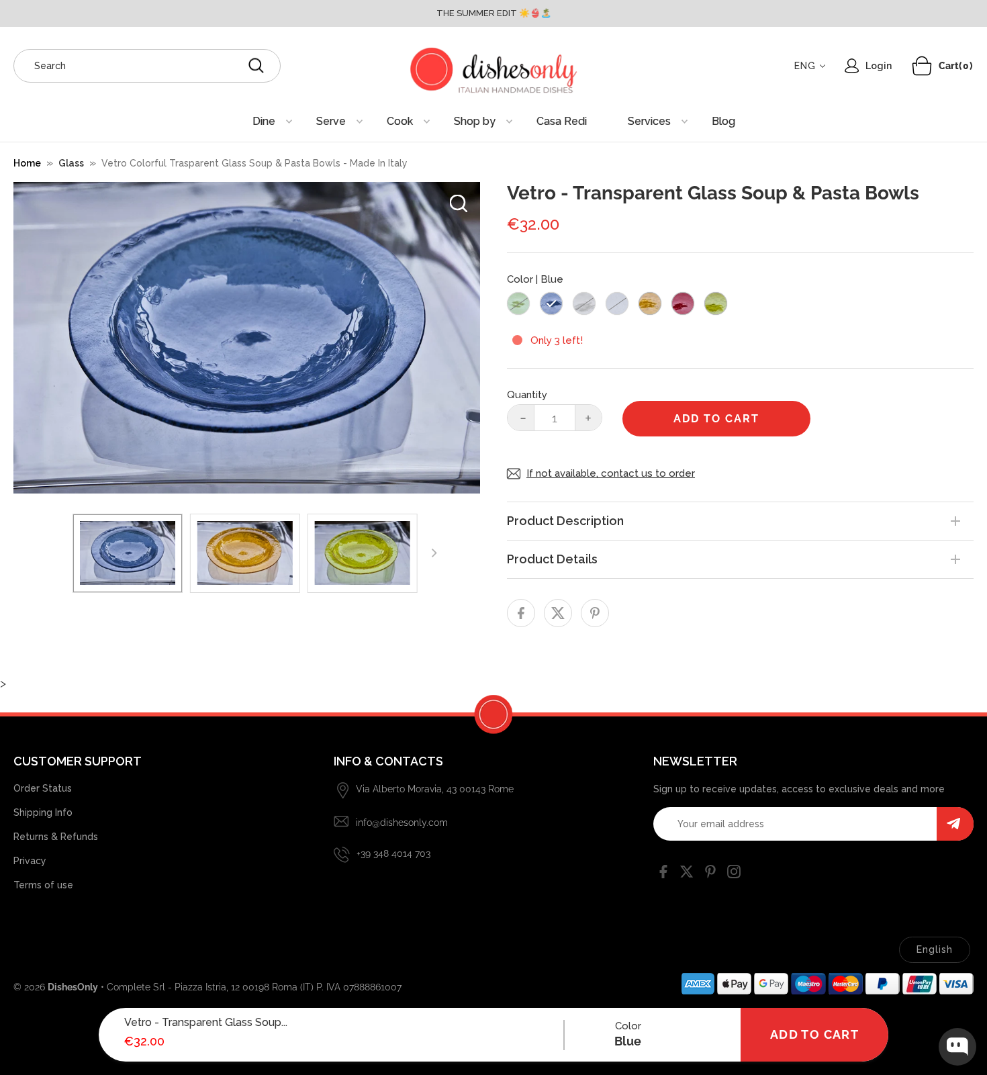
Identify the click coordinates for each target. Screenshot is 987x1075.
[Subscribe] (955, 824)
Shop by (475, 121)
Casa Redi (561, 121)
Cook (400, 121)
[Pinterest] (710, 874)
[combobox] (147, 66)
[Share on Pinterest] (595, 613)
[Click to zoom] (458, 203)
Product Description (565, 521)
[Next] (434, 553)
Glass (71, 163)
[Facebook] (663, 874)
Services (649, 121)
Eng (805, 65)
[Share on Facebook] (521, 613)
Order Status (42, 788)
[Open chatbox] (957, 1047)
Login (878, 65)
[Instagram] (734, 874)
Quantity (527, 395)
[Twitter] (687, 874)
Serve (331, 121)
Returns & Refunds (55, 836)
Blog (723, 121)
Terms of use (43, 885)
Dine (263, 121)
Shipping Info (43, 812)
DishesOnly (73, 987)
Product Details (552, 559)
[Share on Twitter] (558, 613)
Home (27, 163)
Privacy (29, 860)
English (934, 949)
